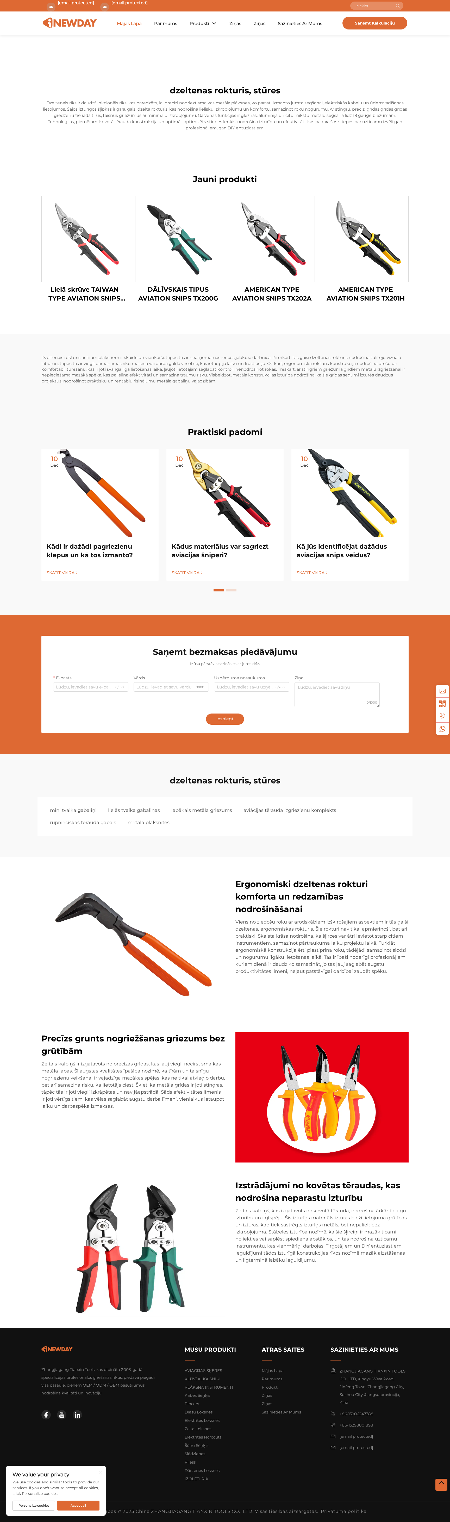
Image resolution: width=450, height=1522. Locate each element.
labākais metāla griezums (201, 810)
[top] (441, 1485)
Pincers (192, 1403)
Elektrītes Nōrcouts (203, 1437)
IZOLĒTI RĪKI (197, 1478)
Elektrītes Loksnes (202, 1420)
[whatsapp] (442, 728)
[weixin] (442, 703)
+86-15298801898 (356, 1425)
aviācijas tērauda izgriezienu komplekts (289, 810)
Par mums (165, 23)
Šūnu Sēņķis (196, 1445)
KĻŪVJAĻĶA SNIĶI (203, 1378)
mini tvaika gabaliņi (73, 810)
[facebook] (46, 1414)
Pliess (190, 1462)
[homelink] (57, 1348)
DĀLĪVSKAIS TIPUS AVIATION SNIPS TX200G (178, 294)
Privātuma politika (344, 1511)
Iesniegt (225, 718)
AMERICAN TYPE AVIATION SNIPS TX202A (271, 294)
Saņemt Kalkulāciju (375, 23)
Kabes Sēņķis (197, 1395)
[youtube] (61, 1414)
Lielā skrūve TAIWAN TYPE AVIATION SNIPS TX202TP (84, 294)
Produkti (199, 23)
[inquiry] (442, 691)
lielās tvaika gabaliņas (134, 810)
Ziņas (235, 23)
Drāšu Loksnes (199, 1412)
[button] (219, 590)
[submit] (397, 6)
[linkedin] (77, 1414)
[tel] (442, 716)
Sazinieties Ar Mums (300, 23)
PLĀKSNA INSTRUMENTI (209, 1387)
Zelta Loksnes (198, 1428)
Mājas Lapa (129, 23)
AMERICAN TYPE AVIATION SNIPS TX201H (366, 294)
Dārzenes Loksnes (202, 1470)
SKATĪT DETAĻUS (84, 238)
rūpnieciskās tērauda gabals (83, 822)
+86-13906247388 (356, 1413)
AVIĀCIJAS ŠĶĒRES (203, 1370)
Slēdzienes (195, 1453)
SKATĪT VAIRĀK (62, 572)
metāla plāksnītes (149, 822)
